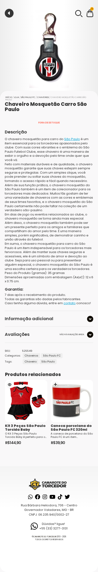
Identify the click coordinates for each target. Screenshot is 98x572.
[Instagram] (45, 496)
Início (8, 97)
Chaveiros (43, 97)
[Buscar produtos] (78, 13)
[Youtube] (52, 496)
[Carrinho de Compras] (90, 14)
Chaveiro (30, 361)
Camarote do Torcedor (44, 536)
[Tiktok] (60, 496)
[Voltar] (9, 13)
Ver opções (9, 384)
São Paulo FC (28, 97)
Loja (16, 97)
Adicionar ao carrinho (55, 384)
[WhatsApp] (30, 496)
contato (70, 303)
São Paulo (72, 139)
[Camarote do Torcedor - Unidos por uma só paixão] (49, 484)
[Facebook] (37, 496)
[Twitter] (67, 496)
